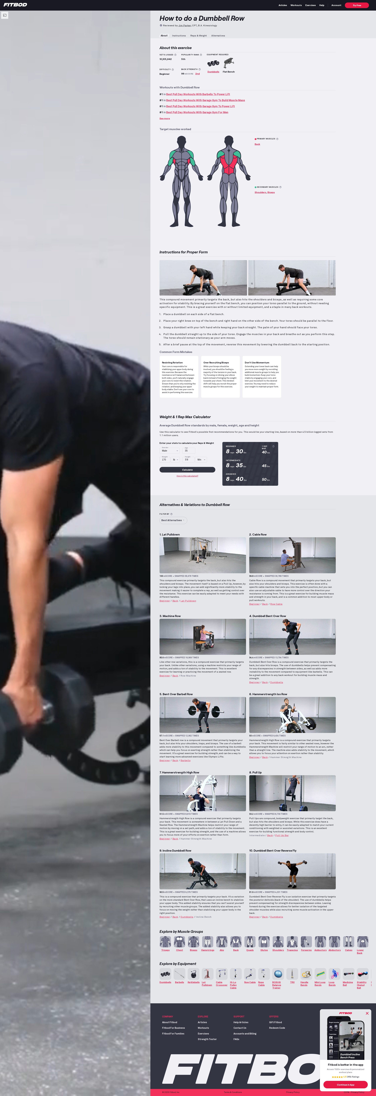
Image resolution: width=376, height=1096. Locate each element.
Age (186, 448)
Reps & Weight (198, 36)
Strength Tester (207, 1039)
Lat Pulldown (188, 601)
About (164, 36)
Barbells (185, 760)
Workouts (296, 5)
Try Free (357, 5)
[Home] (15, 5)
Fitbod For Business (173, 1028)
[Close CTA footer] (367, 1013)
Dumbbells (213, 71)
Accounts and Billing (245, 1034)
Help (321, 5)
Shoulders (260, 192)
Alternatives (218, 36)
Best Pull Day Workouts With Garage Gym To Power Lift (200, 106)
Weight (165, 457)
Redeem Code (277, 1028)
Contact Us (240, 1028)
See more (165, 118)
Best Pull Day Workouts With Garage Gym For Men (197, 112)
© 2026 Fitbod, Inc (170, 1092)
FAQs (236, 1039)
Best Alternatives (171, 520)
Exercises (310, 5)
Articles (283, 5)
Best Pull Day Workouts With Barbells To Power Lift (198, 94)
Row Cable (276, 604)
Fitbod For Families (173, 1034)
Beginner (165, 601)
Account (336, 5)
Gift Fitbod (275, 1022)
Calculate (187, 469)
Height (187, 457)
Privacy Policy (292, 1092)
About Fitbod (169, 1022)
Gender (165, 448)
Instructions (179, 36)
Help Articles (241, 1022)
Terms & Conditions (233, 1092)
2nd (197, 73)
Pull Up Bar (282, 835)
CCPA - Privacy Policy (354, 1092)
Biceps (271, 192)
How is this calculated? (187, 476)
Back (257, 144)
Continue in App (345, 1084)
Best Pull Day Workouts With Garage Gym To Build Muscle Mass (205, 100)
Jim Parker (184, 25)
